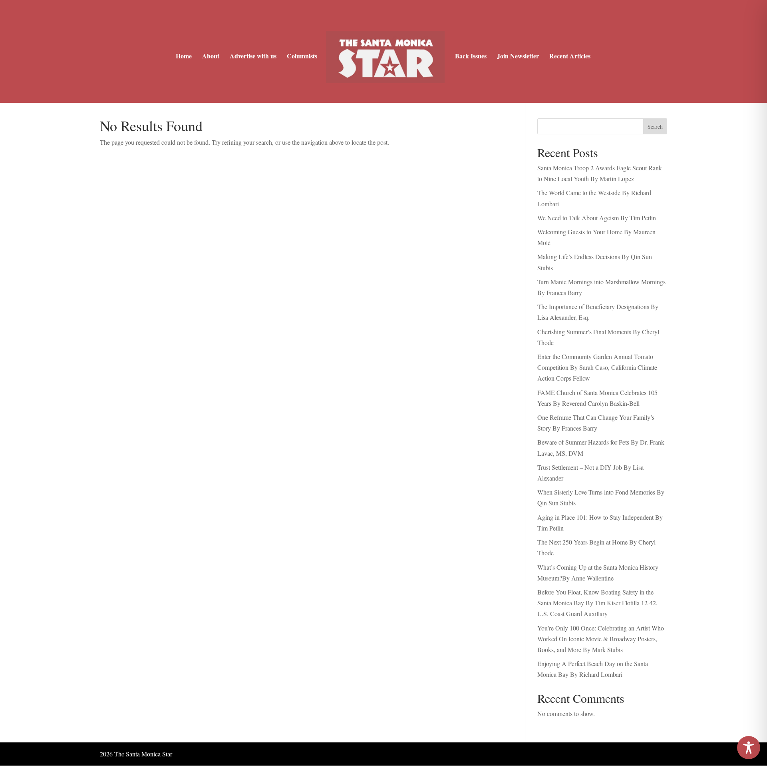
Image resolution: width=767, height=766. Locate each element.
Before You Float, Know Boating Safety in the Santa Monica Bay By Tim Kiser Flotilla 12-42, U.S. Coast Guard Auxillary (597, 603)
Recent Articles (569, 56)
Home (184, 56)
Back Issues (471, 56)
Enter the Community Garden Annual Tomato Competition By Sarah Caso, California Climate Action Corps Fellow (597, 367)
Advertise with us (253, 56)
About (210, 56)
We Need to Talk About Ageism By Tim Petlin (596, 217)
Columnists (302, 56)
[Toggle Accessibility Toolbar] (748, 747)
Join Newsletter (518, 56)
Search (655, 126)
